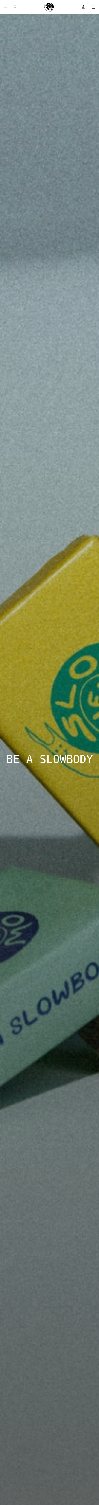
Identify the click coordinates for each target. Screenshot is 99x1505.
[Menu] (5, 7)
